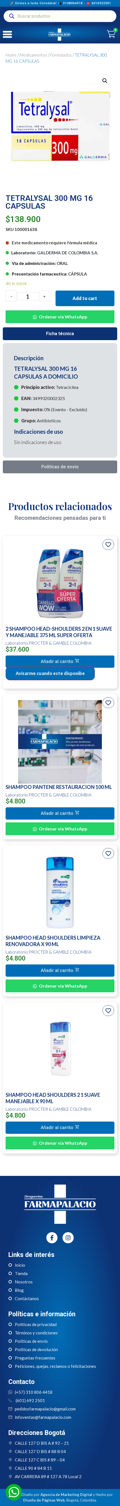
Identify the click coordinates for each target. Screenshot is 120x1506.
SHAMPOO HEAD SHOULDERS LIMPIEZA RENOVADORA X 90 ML (53, 941)
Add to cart (85, 298)
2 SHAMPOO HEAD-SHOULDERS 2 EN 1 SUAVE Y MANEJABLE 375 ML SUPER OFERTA (59, 632)
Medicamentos (33, 54)
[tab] (60, 333)
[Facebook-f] (51, 1237)
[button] (60, 312)
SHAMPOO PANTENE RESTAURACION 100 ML (59, 787)
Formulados (61, 54)
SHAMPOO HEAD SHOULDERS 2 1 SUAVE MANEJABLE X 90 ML (53, 1098)
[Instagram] (68, 1237)
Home (11, 54)
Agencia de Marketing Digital (66, 1494)
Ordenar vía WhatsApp (63, 316)
